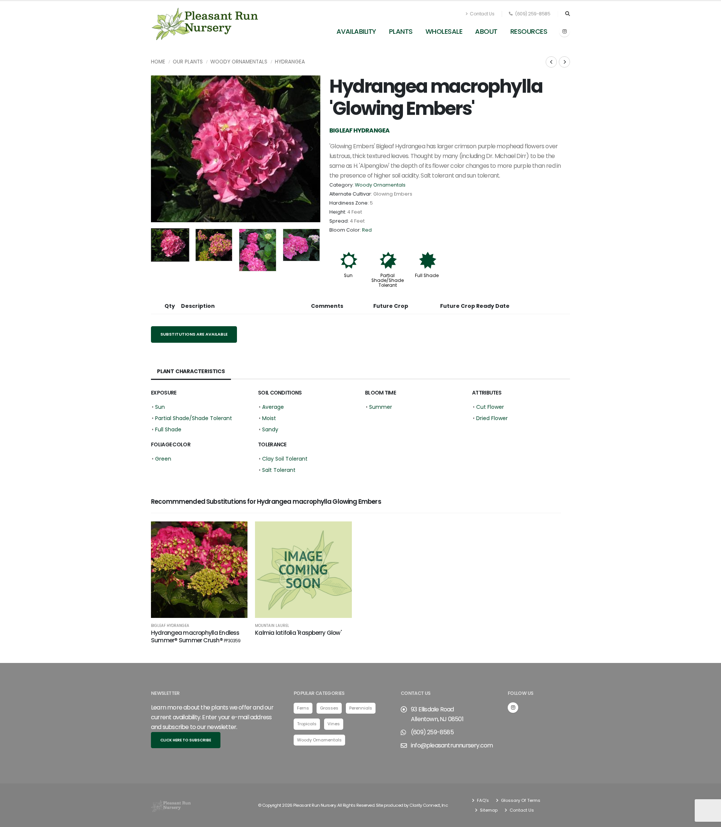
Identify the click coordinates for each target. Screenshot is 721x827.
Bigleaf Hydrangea (170, 626)
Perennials (360, 708)
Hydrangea (290, 61)
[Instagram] (564, 31)
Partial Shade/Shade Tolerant (387, 280)
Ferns (303, 708)
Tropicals (307, 724)
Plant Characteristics (191, 371)
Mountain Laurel (272, 626)
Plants (401, 31)
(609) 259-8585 (532, 14)
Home (158, 61)
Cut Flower (490, 407)
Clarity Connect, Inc (428, 805)
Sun (348, 276)
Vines (333, 724)
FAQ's (482, 800)
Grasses (329, 708)
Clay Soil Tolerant (285, 458)
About (486, 31)
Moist (269, 418)
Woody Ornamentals (238, 61)
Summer (380, 407)
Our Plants (188, 61)
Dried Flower (492, 418)
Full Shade (427, 276)
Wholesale (444, 31)
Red (367, 230)
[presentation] (160, 149)
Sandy (270, 429)
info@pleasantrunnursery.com (452, 745)
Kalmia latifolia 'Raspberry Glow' (298, 633)
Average (273, 407)
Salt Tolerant (279, 470)
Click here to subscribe (185, 740)
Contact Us (482, 14)
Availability (356, 31)
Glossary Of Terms (520, 800)
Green (163, 458)
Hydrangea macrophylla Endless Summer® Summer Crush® (196, 636)
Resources (529, 31)
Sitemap (488, 810)
